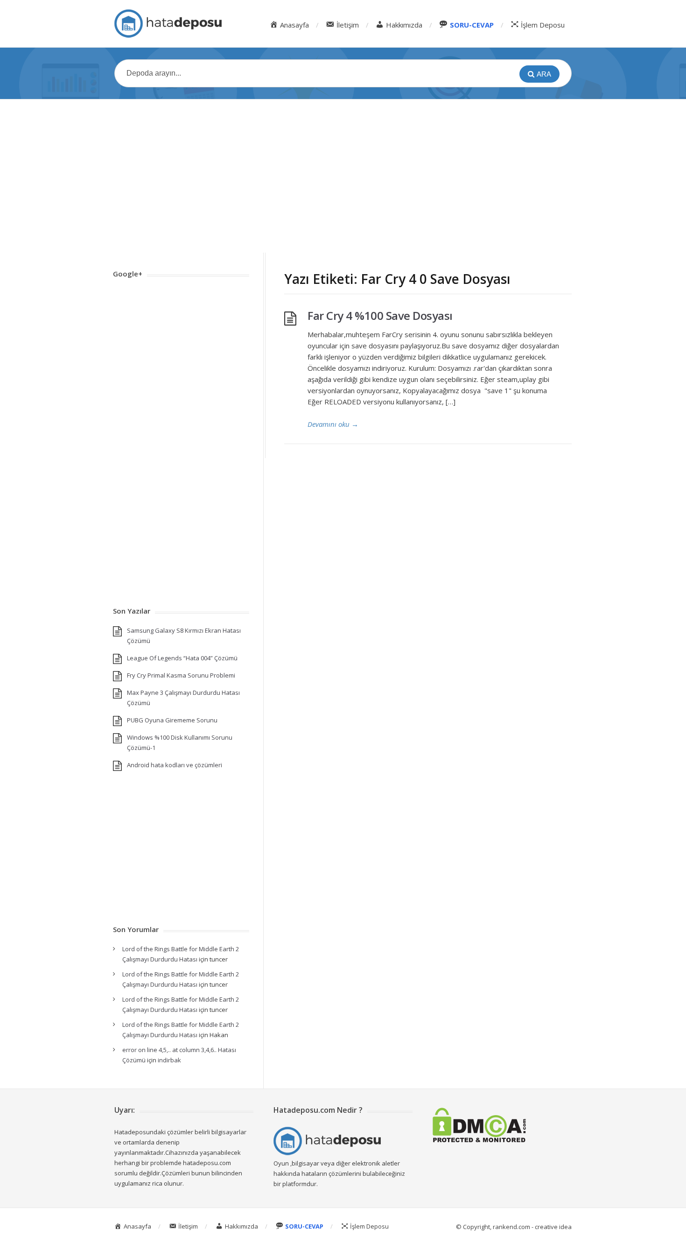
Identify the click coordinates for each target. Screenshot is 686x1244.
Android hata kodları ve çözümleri (174, 765)
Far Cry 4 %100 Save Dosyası (380, 315)
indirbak (169, 1060)
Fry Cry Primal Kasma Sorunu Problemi (181, 675)
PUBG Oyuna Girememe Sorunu (172, 720)
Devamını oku (333, 424)
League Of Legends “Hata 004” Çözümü (182, 658)
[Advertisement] (343, 176)
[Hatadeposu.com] (168, 23)
